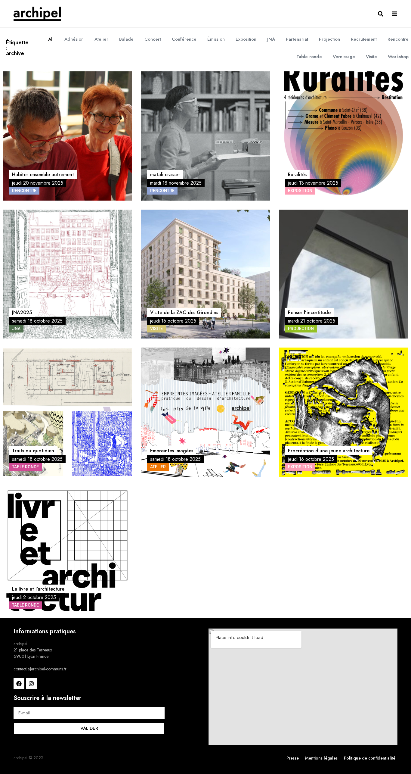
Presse (292, 758)
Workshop (398, 56)
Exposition (246, 39)
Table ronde (309, 56)
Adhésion (74, 39)
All (51, 39)
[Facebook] (19, 683)
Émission (216, 39)
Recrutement (364, 39)
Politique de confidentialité (369, 758)
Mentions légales (321, 758)
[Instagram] (31, 683)
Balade (126, 39)
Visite (371, 56)
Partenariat (297, 39)
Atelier (101, 39)
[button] (380, 14)
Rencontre (398, 39)
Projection (329, 39)
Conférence (184, 39)
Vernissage (344, 56)
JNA (271, 39)
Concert (152, 39)
